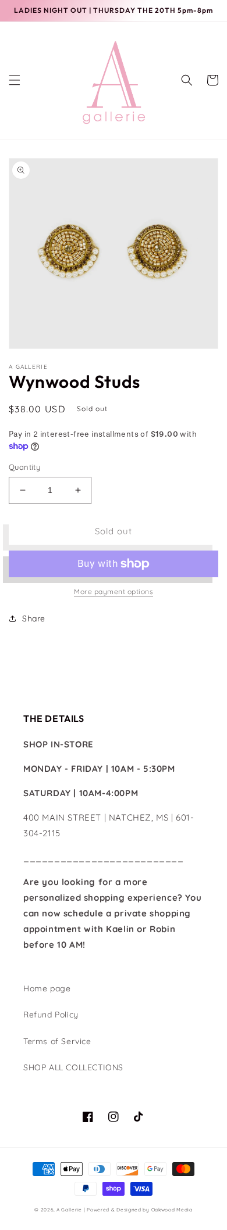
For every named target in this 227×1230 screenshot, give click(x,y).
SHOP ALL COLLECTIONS (73, 1067)
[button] (14, 80)
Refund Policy (51, 1014)
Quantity (24, 467)
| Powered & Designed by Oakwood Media (138, 1210)
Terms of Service (57, 1041)
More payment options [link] (113, 591)
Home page (46, 988)
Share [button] (33, 618)
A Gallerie (70, 1210)
